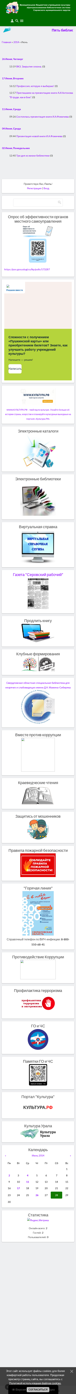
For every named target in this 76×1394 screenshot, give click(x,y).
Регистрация (34, 188)
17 (18, 1188)
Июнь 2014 (38, 1155)
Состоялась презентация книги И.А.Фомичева (42, 116)
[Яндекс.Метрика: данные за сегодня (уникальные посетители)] (38, 1220)
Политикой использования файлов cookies (35, 1383)
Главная (6, 42)
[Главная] (38, 12)
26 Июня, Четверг (12, 58)
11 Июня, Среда (11, 109)
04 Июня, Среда (11, 128)
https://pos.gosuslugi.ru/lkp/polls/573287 (27, 269)
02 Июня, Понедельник (16, 148)
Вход (46, 188)
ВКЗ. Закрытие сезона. (29, 66)
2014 (16, 42)
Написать (15, 368)
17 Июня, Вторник (13, 78)
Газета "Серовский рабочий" (38, 574)
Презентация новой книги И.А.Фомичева (39, 136)
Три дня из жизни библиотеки (32, 155)
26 (37, 1195)
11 (27, 1181)
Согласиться (38, 1389)
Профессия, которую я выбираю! (35, 85)
